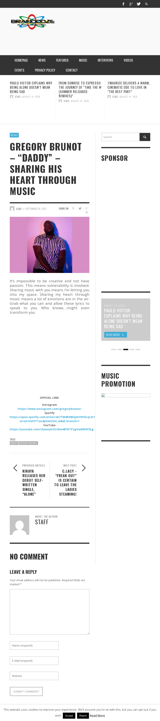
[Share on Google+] (86, 208)
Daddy (14, 443)
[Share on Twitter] (80, 208)
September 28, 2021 (36, 209)
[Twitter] (138, 4)
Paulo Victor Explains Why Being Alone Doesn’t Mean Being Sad (25, 87)
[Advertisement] (79, 39)
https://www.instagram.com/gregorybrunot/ (49, 409)
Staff (12, 96)
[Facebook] (123, 4)
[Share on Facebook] (73, 208)
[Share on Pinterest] (86, 213)
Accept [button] (69, 715)
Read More (97, 715)
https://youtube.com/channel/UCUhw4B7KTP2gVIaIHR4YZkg (52, 429)
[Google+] (131, 4)
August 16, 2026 (74, 101)
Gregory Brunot (28, 443)
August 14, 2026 (123, 96)
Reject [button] (83, 715)
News (14, 135)
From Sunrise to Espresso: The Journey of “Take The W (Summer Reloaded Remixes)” (74, 89)
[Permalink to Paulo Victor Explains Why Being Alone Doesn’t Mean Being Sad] (25, 109)
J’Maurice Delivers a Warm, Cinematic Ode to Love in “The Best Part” (123, 87)
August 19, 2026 (25, 96)
